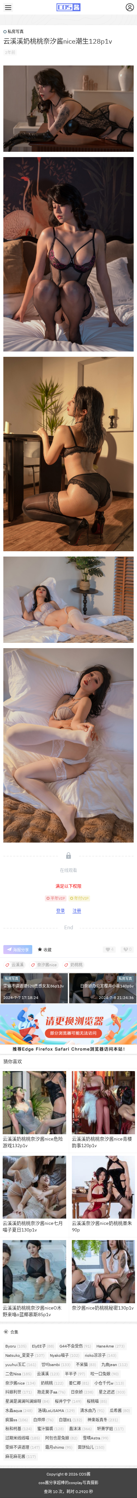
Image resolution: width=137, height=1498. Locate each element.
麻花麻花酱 (20, 1456)
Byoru (16, 1346)
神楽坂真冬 (102, 1419)
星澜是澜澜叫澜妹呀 (27, 1401)
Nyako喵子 (64, 1355)
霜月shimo (58, 1447)
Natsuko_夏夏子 (25, 1355)
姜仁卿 (79, 1383)
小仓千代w (109, 1383)
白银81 (70, 1419)
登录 (60, 910)
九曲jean (114, 1364)
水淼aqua (19, 1410)
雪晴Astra (95, 1438)
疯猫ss (16, 1419)
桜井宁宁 (68, 1401)
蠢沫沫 (80, 1428)
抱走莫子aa (51, 1392)
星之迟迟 (112, 1392)
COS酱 (84, 1474)
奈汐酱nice (20, 1383)
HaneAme (110, 1346)
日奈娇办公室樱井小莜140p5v (107, 985)
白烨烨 (43, 1419)
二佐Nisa (18, 1373)
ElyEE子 (43, 1346)
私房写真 (16, 31)
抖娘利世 (18, 1392)
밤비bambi (56, 1364)
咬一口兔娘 (104, 1373)
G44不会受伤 (75, 1346)
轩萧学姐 (110, 1428)
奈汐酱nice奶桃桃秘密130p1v (103, 1308)
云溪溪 (48, 1373)
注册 (76, 910)
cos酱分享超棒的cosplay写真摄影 (68, 1482)
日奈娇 (82, 1392)
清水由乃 (92, 1410)
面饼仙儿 (91, 1447)
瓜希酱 (120, 1410)
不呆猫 (86, 1364)
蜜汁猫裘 (50, 1428)
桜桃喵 (97, 1401)
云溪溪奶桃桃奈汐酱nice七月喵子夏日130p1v (33, 1226)
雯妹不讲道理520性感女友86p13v (33, 985)
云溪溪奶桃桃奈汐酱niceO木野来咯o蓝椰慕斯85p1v (32, 1311)
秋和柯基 (18, 1428)
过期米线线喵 (22, 1438)
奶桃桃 (52, 1383)
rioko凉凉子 (100, 1355)
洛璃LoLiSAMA (56, 1410)
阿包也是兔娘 (61, 1438)
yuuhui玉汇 (20, 1364)
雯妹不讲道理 (22, 1447)
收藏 (48, 949)
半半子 (75, 1373)
